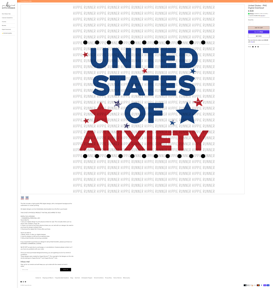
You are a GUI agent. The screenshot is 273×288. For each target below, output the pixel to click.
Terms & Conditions (98, 277)
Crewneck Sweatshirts (7, 17)
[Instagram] (23, 282)
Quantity (250, 20)
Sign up (65, 269)
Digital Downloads (6, 29)
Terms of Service (117, 277)
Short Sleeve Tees (6, 13)
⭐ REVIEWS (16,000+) (7, 33)
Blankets (4, 25)
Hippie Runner (27, 285)
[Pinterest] (25, 282)
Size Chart (77, 277)
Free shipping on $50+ (26, 1)
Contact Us (38, 277)
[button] (23, 99)
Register (259, 1)
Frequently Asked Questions (62, 277)
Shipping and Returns (48, 277)
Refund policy (126, 277)
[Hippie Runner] (8, 5)
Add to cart (259, 27)
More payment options (259, 38)
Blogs (71, 277)
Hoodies (4, 21)
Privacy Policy (108, 277)
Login (254, 1)
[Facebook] (21, 282)
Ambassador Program (86, 277)
